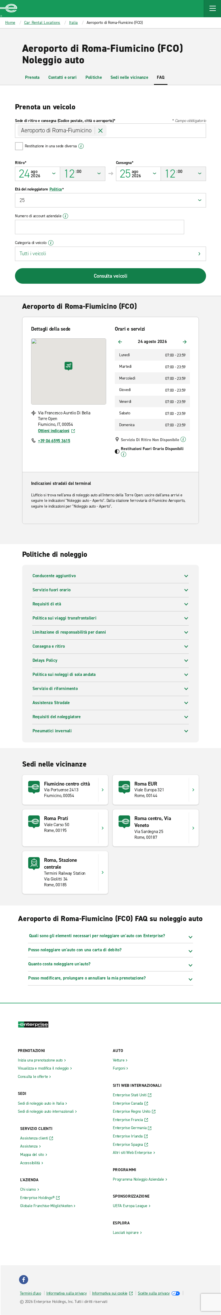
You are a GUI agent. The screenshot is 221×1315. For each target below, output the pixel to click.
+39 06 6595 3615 (54, 441)
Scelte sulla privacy (154, 1293)
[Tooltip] (183, 439)
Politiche (93, 77)
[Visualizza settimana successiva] (184, 342)
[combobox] (110, 130)
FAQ (161, 77)
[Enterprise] (8, 8)
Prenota (32, 77)
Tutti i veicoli (33, 253)
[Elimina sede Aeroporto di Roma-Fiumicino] (100, 130)
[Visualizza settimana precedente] (120, 342)
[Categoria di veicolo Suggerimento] (51, 243)
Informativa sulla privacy (66, 1293)
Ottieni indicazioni (53, 431)
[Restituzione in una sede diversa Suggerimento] (81, 146)
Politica (55, 189)
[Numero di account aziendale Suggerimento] (65, 216)
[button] (212, 8)
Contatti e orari (62, 77)
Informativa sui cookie (110, 1293)
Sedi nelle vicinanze (129, 77)
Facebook (23, 1279)
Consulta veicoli (110, 275)
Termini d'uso (30, 1293)
